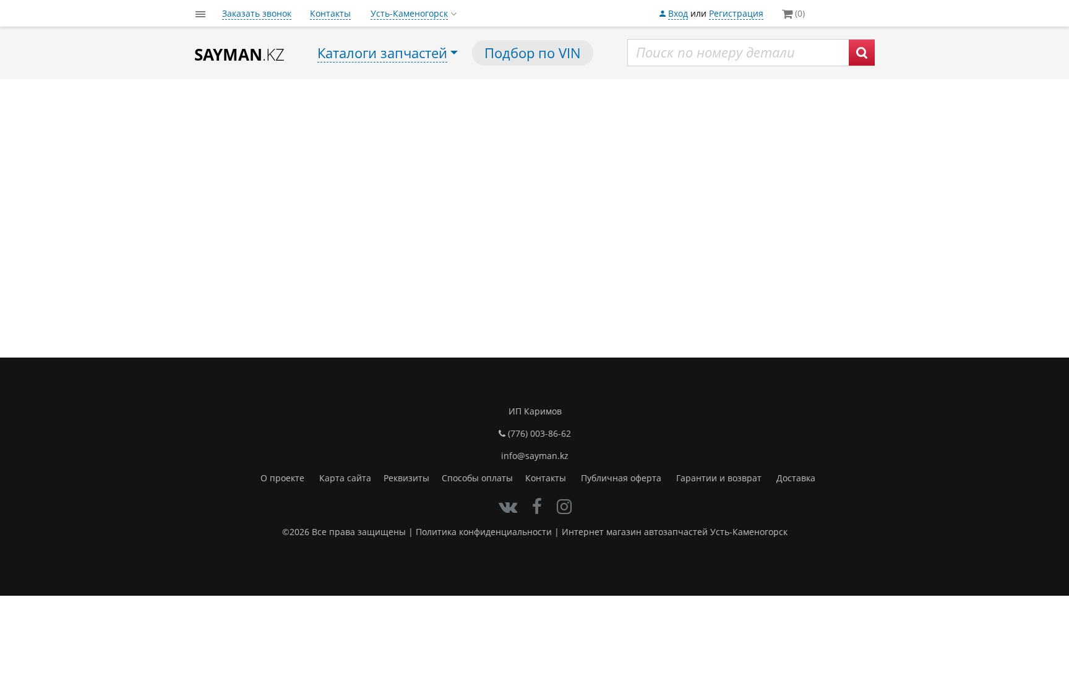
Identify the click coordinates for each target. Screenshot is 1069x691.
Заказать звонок (256, 13)
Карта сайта (345, 478)
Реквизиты (406, 478)
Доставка (795, 478)
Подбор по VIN (532, 52)
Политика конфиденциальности (484, 532)
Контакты (330, 13)
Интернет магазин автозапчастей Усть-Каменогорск (675, 532)
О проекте (282, 478)
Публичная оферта (621, 478)
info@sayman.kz (535, 455)
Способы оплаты (477, 478)
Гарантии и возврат (719, 478)
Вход (678, 13)
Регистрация (736, 13)
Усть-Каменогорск (409, 13)
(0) (798, 13)
